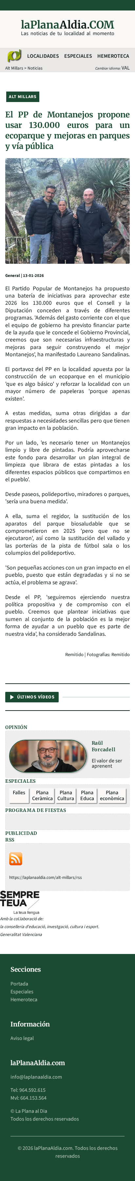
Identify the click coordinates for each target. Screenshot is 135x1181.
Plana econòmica (112, 795)
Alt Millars (14, 68)
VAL (126, 68)
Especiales (78, 56)
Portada (19, 983)
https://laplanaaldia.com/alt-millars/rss (45, 877)
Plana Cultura (65, 795)
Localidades (43, 56)
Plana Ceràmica (42, 795)
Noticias (35, 68)
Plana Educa (87, 795)
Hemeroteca (113, 56)
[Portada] (14, 56)
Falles (19, 792)
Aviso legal (22, 1038)
